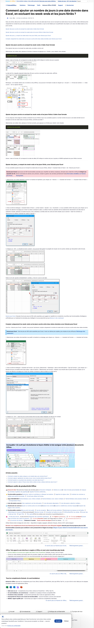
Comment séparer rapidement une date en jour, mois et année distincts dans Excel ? (30, 478)
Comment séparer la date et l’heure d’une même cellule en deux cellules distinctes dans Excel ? (32, 482)
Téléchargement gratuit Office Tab (16, 450)
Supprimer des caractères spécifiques (39, 516)
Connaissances (25, 611)
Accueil (12, 611)
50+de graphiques (58, 516)
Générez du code (58, 490)
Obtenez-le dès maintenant (57, 318)
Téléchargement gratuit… (76, 600)
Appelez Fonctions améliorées (37, 491)
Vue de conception (41, 510)
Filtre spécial (30, 514)
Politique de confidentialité (57, 611)
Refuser (66, 621)
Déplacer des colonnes (48, 505)
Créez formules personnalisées (72, 490)
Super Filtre (21, 514)
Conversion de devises (17, 520)
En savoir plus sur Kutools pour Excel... (56, 545)
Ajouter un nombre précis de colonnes (32, 505)
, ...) (64, 518)
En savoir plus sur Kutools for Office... (56, 600)
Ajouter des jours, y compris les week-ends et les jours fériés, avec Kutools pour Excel (28, 35)
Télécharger (31, 5)
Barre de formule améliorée (55, 510)
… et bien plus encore (13, 516)
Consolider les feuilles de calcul (54, 512)
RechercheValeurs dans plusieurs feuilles (76, 498)
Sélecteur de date (38, 512)
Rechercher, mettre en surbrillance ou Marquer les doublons (37, 494)
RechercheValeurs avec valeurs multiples (52, 498)
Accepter (58, 621)
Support (60, 5)
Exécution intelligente (45, 490)
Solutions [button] (22, 5)
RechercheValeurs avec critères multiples (30, 498)
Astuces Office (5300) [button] (49, 5)
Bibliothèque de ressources (15, 512)
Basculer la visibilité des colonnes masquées (66, 505)
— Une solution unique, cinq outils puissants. (31, 1)
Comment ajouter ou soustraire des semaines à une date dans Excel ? (26, 480)
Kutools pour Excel (10, 316)
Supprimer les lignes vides (62, 494)
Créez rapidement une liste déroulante (32, 503)
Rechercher (70, 5)
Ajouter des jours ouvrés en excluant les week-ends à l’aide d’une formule (25, 29)
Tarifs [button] (38, 5)
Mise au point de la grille (27, 510)
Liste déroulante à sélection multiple (70, 503)
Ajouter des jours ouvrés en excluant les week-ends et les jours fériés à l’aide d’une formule (29, 32)
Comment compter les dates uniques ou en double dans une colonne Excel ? (28, 476)
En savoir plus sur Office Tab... (58, 573)
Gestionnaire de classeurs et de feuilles (74, 510)
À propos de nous (77, 611)
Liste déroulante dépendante (51, 503)
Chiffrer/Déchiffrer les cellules (71, 512)
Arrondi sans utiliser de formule (35, 496)
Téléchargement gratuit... (76, 545)
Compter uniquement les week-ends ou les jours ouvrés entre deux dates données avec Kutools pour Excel (34, 38)
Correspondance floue (14, 500)
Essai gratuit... (20, 175)
